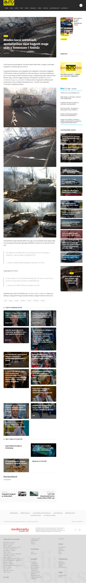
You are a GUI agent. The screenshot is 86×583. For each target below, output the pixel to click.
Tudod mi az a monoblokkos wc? (69, 93)
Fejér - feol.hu (7, 552)
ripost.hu (60, 548)
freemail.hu (61, 562)
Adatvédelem (57, 513)
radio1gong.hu (62, 575)
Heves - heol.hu (7, 557)
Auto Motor (6, 53)
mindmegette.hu (35, 572)
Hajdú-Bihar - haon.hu (9, 555)
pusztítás (23, 300)
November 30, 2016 (33, 285)
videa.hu (60, 565)
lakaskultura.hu (35, 565)
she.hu (60, 553)
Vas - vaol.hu (6, 568)
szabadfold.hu (34, 540)
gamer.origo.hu (35, 567)
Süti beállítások (49, 515)
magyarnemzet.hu (36, 538)
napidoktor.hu (34, 570)
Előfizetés (64, 8)
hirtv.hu (33, 542)
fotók (5, 300)
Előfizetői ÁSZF (36, 515)
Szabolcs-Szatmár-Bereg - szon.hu (12, 565)
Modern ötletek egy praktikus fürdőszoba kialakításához (69, 114)
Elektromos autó (54, 8)
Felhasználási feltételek (42, 513)
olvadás (16, 300)
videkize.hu (34, 578)
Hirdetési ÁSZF (70, 513)
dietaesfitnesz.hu (35, 575)
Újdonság (33, 8)
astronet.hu (34, 562)
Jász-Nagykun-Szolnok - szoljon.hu (12, 558)
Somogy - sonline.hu (8, 563)
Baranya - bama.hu (8, 544)
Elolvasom (64, 78)
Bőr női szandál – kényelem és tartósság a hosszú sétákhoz (69, 109)
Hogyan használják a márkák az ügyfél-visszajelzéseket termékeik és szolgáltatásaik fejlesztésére (70, 121)
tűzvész (43, 300)
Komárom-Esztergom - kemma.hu (12, 560)
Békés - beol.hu (7, 545)
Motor (26, 8)
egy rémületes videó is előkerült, (36, 293)
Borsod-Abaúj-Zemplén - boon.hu (12, 547)
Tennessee (36, 300)
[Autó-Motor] (9, 2)
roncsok (29, 300)
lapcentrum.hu (62, 567)
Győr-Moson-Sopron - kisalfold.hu (12, 553)
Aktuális (45, 8)
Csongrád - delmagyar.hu (10, 549)
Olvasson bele (64, 35)
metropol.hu (61, 550)
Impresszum (14, 513)
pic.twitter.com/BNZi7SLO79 (26, 255)
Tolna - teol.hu (7, 567)
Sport (16, 8)
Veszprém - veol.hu (8, 570)
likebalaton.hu (34, 568)
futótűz (10, 300)
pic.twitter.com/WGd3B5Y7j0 (30, 281)
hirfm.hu (60, 577)
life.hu (60, 552)
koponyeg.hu (61, 563)
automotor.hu (34, 563)
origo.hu (33, 543)
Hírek (6, 8)
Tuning (39, 8)
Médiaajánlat (25, 513)
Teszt (21, 8)
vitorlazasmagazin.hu (36, 577)
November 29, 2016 (38, 263)
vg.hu (32, 552)
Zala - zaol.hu (7, 572)
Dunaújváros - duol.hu (9, 550)
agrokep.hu (34, 553)
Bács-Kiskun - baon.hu (9, 542)
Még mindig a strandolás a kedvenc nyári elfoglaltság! (70, 97)
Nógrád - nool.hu (7, 562)
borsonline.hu (62, 547)
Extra (11, 8)
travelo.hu (33, 573)
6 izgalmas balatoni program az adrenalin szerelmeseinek (69, 103)
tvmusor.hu (61, 538)
